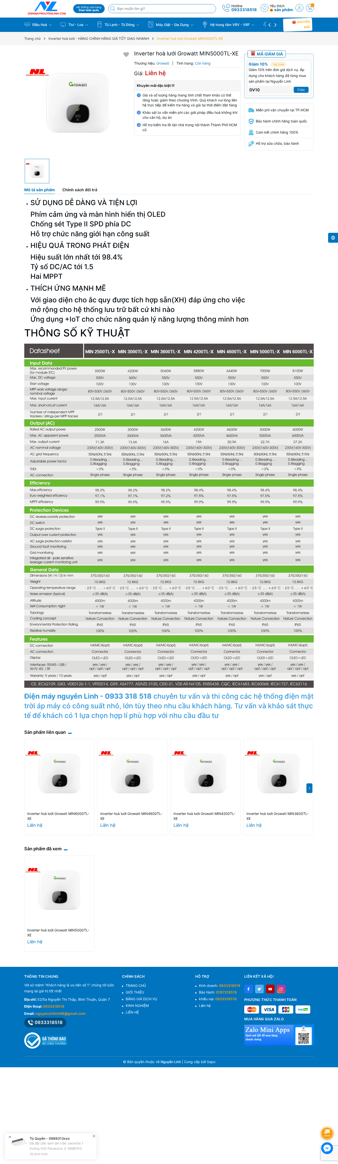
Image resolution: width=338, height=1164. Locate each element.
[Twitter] (259, 989)
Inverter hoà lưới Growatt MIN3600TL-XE (277, 816)
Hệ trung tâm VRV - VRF (230, 25)
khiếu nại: (218, 999)
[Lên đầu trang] (328, 1120)
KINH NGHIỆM (137, 1005)
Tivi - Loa (75, 25)
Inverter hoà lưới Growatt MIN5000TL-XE (58, 932)
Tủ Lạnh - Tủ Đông (120, 25)
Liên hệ (205, 1005)
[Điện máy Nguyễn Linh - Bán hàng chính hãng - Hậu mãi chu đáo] (47, 8)
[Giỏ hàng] (310, 8)
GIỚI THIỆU (135, 992)
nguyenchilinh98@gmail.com (60, 1013)
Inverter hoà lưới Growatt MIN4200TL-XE (204, 816)
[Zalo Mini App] (279, 1035)
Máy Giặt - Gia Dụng (172, 25)
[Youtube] (270, 989)
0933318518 (244, 9)
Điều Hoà (39, 25)
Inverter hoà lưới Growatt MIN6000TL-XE (58, 816)
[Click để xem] (77, 103)
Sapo (211, 1062)
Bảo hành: (218, 992)
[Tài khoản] (299, 8)
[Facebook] (248, 989)
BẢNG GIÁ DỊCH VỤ (141, 999)
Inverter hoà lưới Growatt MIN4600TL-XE (131, 816)
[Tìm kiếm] (113, 8)
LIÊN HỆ (132, 1012)
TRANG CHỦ (136, 985)
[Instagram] (281, 989)
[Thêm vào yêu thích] (126, 54)
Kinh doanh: (219, 985)
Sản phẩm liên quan (45, 732)
